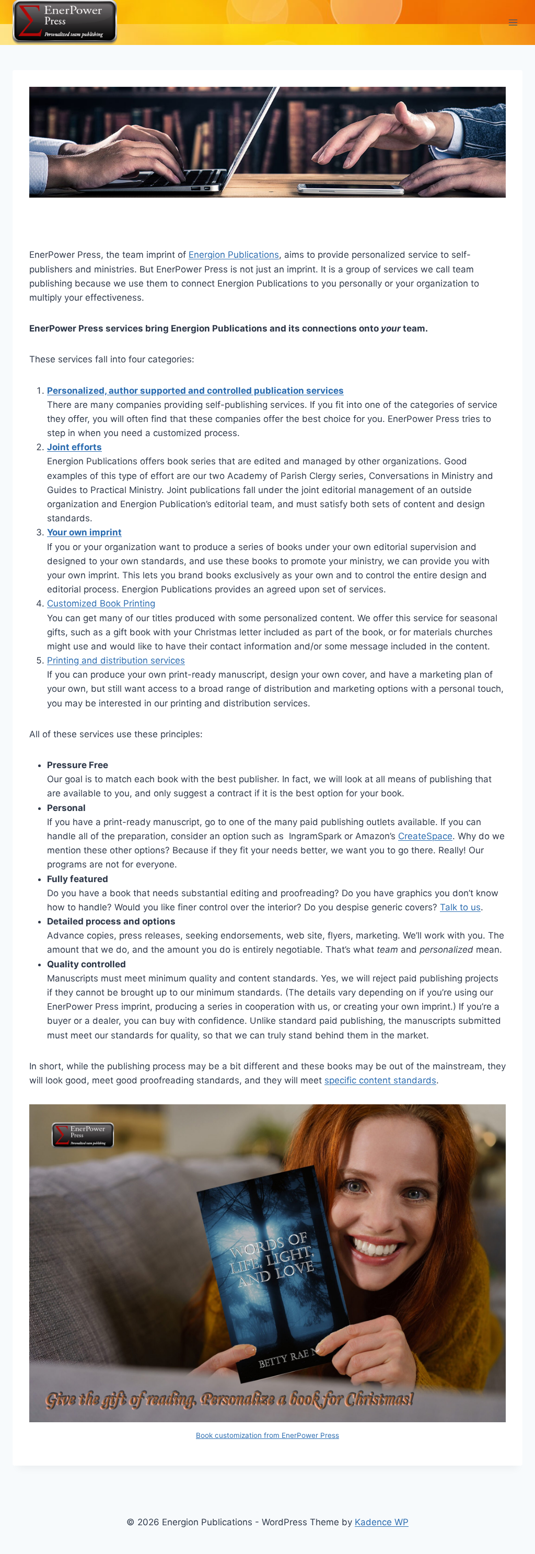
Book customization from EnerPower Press (267, 1435)
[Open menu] (512, 22)
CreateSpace (425, 836)
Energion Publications (234, 254)
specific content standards (380, 1080)
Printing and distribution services (116, 660)
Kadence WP (382, 1522)
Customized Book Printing (101, 603)
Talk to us (460, 907)
